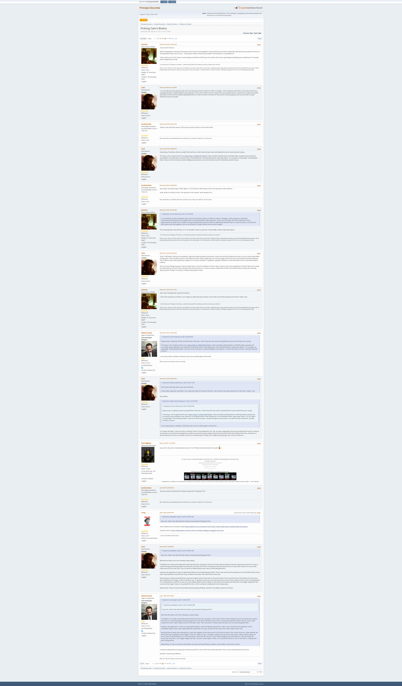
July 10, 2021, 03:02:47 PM (167, 512)
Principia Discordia (149, 7)
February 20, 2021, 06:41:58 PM (168, 210)
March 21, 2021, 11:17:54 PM (167, 443)
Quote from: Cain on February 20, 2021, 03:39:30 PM (178, 337)
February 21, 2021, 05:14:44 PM (168, 253)
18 (170, 38)
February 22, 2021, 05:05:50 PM (168, 378)
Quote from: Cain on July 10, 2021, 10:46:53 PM (176, 600)
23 (176, 38)
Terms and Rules (253, 684)
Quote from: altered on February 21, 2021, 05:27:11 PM (178, 383)
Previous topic (248, 33)
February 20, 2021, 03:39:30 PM (168, 148)
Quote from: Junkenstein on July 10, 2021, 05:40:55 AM (178, 517)
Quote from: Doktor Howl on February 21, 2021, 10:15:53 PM (180, 401)
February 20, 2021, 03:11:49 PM (168, 87)
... (156, 38)
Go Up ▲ (261, 684)
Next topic (257, 33)
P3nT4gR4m (146, 443)
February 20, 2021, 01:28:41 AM (168, 44)
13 (158, 38)
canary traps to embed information (195, 156)
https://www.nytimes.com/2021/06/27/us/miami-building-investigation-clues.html (197, 530)
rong (143, 512)
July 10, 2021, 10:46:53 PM (167, 546)
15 (162, 38)
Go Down (143, 38)
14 (160, 38)
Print (260, 38)
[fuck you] (142, 476)
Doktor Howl (146, 333)
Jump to (234, 672)
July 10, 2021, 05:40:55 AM (167, 488)
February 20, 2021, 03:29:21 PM (168, 124)
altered (144, 44)
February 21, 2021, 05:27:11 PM (168, 289)
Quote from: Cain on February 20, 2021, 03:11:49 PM (178, 214)
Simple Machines (152, 684)
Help (246, 684)
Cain (143, 87)
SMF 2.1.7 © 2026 (142, 684)
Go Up (142, 663)
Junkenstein (146, 124)
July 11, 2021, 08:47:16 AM (167, 596)
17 (168, 38)
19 (172, 38)
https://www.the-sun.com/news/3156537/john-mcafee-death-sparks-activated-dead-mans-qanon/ (216, 527)
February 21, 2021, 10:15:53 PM (168, 333)
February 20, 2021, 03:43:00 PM (168, 185)
